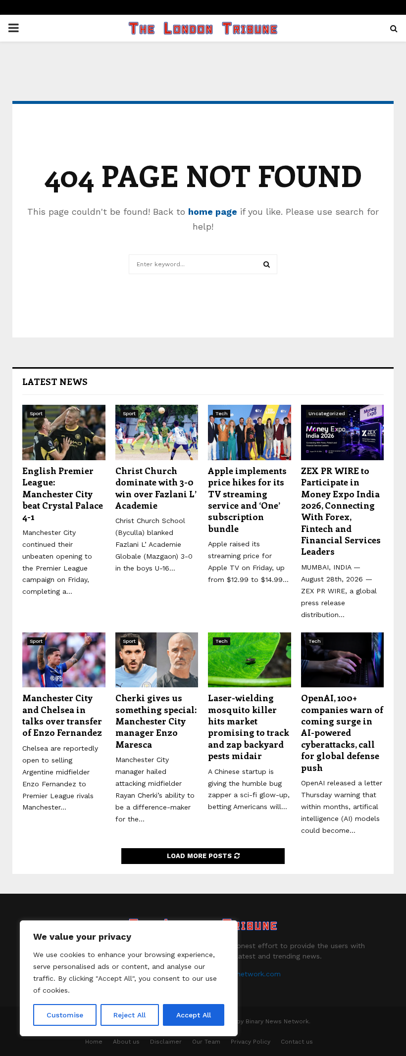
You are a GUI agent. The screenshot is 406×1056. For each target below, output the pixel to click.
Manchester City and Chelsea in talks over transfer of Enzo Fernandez (62, 715)
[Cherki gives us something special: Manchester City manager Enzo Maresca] (157, 660)
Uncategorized (326, 413)
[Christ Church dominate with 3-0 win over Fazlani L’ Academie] (157, 432)
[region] (129, 978)
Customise (65, 1015)
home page (212, 211)
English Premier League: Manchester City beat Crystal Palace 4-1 (62, 494)
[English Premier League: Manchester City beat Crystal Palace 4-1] (63, 432)
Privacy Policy (250, 1041)
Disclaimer (166, 1041)
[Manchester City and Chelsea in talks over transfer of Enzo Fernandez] (63, 660)
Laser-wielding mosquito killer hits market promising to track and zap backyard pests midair (248, 727)
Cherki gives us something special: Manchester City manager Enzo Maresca (156, 721)
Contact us (297, 1041)
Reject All (129, 1015)
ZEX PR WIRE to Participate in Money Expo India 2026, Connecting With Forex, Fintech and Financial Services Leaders (341, 511)
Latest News (55, 381)
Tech (221, 413)
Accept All (193, 1015)
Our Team (206, 1041)
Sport (36, 413)
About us (126, 1041)
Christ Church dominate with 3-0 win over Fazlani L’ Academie (156, 488)
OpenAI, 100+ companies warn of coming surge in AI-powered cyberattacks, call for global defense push (342, 732)
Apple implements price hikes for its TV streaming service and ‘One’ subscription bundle (247, 499)
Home (93, 1041)
